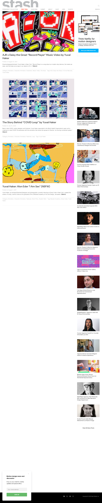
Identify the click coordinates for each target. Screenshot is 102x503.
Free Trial (24, 9)
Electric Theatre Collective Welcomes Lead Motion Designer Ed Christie (88, 144)
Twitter (67, 496)
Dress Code (64, 199)
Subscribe (34, 9)
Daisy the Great (57, 70)
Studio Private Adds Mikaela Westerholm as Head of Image (85, 419)
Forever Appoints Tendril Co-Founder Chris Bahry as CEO (87, 333)
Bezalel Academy (55, 199)
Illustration (29, 70)
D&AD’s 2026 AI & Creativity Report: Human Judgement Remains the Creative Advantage (87, 123)
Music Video (36, 70)
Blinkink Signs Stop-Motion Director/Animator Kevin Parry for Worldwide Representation (86, 376)
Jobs (63, 9)
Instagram (64, 496)
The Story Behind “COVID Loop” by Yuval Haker (29, 122)
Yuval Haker (5, 72)
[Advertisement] (38, 217)
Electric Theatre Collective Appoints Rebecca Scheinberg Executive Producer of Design (87, 248)
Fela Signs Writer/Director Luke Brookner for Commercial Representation (86, 291)
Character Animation (20, 70)
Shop (57, 9)
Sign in (97, 9)
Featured (28, 136)
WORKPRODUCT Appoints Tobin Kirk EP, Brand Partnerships (87, 313)
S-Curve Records (67, 70)
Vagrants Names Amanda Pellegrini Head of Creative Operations (87, 354)
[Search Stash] (98, 5)
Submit (43, 9)
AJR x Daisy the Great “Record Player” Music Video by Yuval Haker (36, 56)
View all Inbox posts (88, 428)
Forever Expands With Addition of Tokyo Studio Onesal (86, 165)
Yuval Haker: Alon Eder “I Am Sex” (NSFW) (26, 186)
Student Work (42, 199)
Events (70, 9)
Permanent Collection (10, 9)
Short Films (35, 199)
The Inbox (43, 70)
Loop (33, 136)
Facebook (73, 496)
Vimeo (70, 496)
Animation (11, 70)
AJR (51, 70)
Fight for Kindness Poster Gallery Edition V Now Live (86, 270)
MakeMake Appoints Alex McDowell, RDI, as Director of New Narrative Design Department (87, 398)
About (50, 9)
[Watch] (35, 66)
